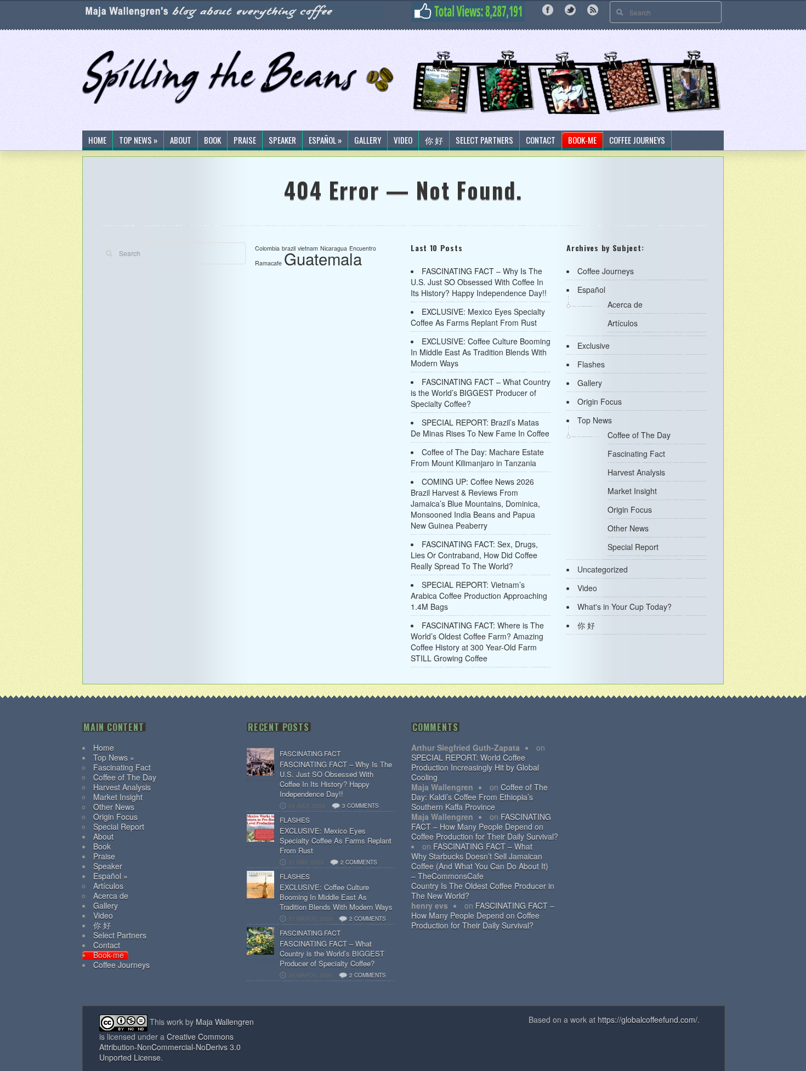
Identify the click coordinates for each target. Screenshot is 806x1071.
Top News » (138, 140)
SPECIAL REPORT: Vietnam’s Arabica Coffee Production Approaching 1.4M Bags (479, 595)
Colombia (267, 248)
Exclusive (593, 345)
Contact (540, 140)
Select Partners (484, 140)
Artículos (623, 323)
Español (591, 289)
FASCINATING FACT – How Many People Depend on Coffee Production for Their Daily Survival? (484, 826)
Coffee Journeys (637, 140)
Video (403, 140)
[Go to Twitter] (570, 8)
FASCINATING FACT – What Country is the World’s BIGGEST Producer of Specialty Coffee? (480, 392)
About (180, 140)
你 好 (434, 140)
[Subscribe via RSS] (592, 8)
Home (97, 140)
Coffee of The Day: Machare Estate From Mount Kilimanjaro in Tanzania (477, 457)
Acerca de (625, 304)
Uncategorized (602, 569)
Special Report (633, 546)
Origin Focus (599, 401)
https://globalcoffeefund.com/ (647, 1019)
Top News (594, 420)
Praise (245, 140)
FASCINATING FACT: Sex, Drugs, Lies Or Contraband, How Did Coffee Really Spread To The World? (474, 555)
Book (212, 140)
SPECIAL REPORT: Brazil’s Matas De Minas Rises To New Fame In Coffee (480, 428)
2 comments (358, 862)
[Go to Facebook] (547, 8)
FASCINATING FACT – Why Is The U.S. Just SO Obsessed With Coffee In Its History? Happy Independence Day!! (479, 281)
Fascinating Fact (636, 453)
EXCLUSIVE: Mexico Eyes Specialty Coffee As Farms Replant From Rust (478, 317)
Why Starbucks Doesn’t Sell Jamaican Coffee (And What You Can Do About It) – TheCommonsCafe (479, 866)
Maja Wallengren (225, 1021)
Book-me (582, 140)
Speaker (282, 140)
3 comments (360, 805)
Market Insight (632, 490)
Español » (325, 140)
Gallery (367, 140)
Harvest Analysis (636, 472)
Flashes (591, 364)
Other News (628, 528)
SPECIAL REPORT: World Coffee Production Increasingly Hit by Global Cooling (475, 767)
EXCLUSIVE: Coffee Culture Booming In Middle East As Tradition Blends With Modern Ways (480, 352)
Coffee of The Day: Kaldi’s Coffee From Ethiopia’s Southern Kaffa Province (479, 796)
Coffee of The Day (639, 434)
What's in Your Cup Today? (624, 606)
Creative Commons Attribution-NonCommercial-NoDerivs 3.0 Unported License (170, 1047)
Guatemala (323, 258)
